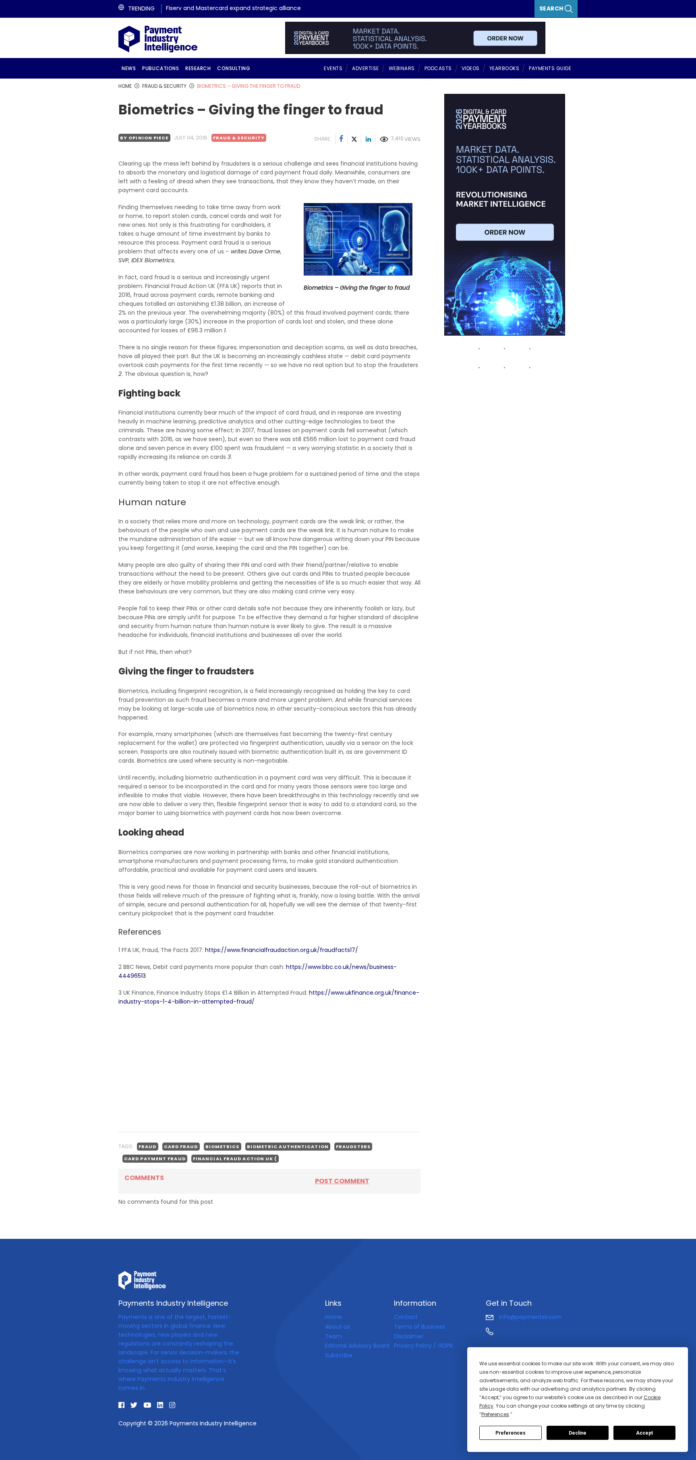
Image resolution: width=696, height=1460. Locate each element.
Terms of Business (419, 1327)
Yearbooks (504, 68)
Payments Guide (550, 68)
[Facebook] (342, 140)
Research (198, 68)
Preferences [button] (495, 1414)
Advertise (365, 68)
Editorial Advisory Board (357, 1346)
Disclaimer (408, 1336)
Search (552, 8)
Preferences (510, 1433)
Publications (160, 68)
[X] (354, 140)
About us (337, 1327)
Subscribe (338, 1355)
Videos (471, 68)
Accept (644, 1433)
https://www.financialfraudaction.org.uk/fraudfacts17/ (281, 950)
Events (333, 68)
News (129, 68)
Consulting (233, 68)
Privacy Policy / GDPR (423, 1346)
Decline (577, 1433)
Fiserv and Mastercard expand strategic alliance (233, 8)
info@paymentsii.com (529, 1317)
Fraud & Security (239, 138)
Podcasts (438, 68)
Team (333, 1336)
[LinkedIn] (368, 140)
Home (333, 1317)
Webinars (402, 68)
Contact (406, 1317)
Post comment (342, 1181)
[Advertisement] (269, 1068)
